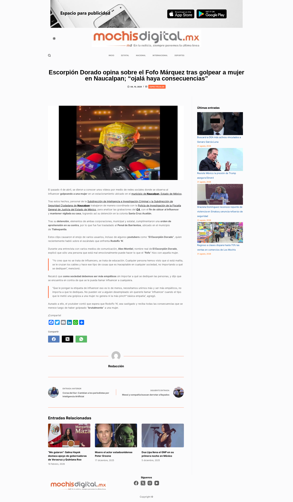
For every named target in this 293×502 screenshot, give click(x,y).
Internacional (160, 55)
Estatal (125, 55)
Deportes (179, 55)
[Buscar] (49, 55)
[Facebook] (54, 339)
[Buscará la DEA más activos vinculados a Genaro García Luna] (220, 123)
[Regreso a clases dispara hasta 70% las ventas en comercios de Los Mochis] (220, 232)
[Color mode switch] (54, 38)
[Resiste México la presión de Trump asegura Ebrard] (220, 159)
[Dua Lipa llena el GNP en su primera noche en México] (163, 435)
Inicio (111, 55)
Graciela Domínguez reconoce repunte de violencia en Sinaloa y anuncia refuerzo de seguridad (220, 211)
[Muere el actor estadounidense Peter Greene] (116, 435)
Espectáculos (157, 87)
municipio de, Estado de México (156, 193)
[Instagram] (150, 483)
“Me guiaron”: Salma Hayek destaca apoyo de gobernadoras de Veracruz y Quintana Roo (67, 456)
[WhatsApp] (81, 339)
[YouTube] (156, 483)
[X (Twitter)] (67, 339)
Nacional (141, 55)
